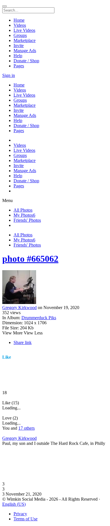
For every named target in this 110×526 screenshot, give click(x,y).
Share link (23, 342)
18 (4, 392)
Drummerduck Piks (38, 317)
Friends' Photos (27, 220)
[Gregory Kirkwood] (55, 287)
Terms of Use (26, 518)
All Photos (23, 210)
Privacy (20, 513)
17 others (26, 428)
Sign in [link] (8, 75)
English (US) (14, 504)
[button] (55, 354)
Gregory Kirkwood (19, 307)
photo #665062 (30, 259)
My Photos (24, 215)
